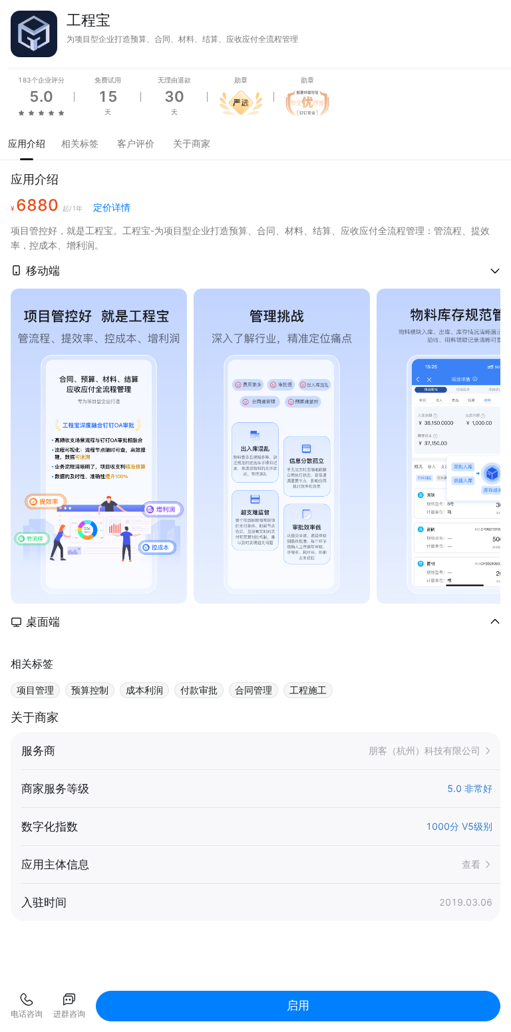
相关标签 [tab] (79, 143)
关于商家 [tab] (191, 143)
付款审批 (199, 690)
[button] (255, 271)
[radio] (21, 112)
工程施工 (308, 690)
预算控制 (89, 690)
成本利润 (144, 690)
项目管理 (35, 690)
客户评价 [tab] (135, 143)
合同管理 (253, 690)
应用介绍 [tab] (26, 143)
